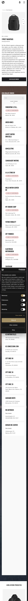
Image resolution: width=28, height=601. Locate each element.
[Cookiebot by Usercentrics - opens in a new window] (19, 270)
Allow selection (13, 325)
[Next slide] (23, 23)
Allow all (13, 320)
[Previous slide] (23, 19)
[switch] (23, 300)
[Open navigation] (24, 2)
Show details (18, 315)
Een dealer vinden (14, 79)
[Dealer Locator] (19, 2)
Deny (13, 330)
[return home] (3, 2)
